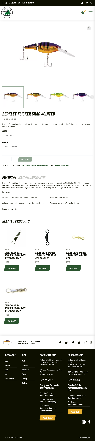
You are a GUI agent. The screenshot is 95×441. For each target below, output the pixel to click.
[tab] (9, 177)
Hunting (24, 383)
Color (4, 131)
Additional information (31, 177)
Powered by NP (84, 437)
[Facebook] (2, 3)
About (6, 361)
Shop (6, 370)
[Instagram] (6, 3)
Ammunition (25, 370)
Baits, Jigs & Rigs (28, 165)
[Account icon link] (82, 3)
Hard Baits (44, 165)
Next (92, 97)
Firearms (25, 365)
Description (9, 177)
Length (5, 142)
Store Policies (9, 378)
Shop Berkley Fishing (61, 165)
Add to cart (25, 159)
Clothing (24, 378)
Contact (7, 365)
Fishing (37, 165)
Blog (6, 374)
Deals (23, 361)
